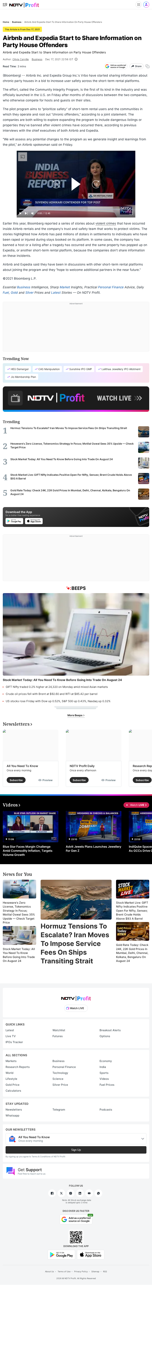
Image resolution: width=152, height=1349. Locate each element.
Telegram (58, 1109)
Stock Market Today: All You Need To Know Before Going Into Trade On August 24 (19, 955)
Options (105, 1036)
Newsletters (14, 1109)
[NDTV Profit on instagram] (71, 1193)
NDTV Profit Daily (82, 766)
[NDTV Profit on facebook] (52, 1193)
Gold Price (12, 1084)
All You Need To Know (22, 766)
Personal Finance (111, 287)
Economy (106, 1061)
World (9, 1073)
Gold (14, 292)
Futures (57, 1036)
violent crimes (105, 223)
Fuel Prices (107, 1084)
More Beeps (75, 715)
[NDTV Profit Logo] (76, 997)
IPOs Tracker (14, 1042)
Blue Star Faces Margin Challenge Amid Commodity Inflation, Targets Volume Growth (27, 851)
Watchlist (58, 1030)
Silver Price (60, 1084)
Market (65, 287)
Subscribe (16, 780)
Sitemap (95, 1271)
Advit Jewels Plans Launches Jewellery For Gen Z (93, 848)
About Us (49, 1271)
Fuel (6, 292)
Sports (104, 1073)
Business (37, 59)
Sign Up (76, 1149)
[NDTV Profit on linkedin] (80, 1193)
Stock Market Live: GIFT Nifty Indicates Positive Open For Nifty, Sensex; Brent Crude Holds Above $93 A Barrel (132, 910)
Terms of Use (64, 1271)
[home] (24, 4)
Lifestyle (11, 1079)
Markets (11, 1061)
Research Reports (18, 1067)
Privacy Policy (81, 1271)
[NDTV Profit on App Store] (90, 1254)
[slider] (76, 209)
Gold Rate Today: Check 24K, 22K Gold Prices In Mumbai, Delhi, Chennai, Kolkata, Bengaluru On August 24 (132, 953)
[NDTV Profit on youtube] (89, 1193)
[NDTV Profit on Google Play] (61, 1254)
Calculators (13, 1090)
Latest (56, 292)
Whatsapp (12, 1115)
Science (57, 1079)
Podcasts (106, 1109)
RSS (105, 1271)
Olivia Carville (20, 59)
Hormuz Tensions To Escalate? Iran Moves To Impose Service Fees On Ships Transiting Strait (75, 943)
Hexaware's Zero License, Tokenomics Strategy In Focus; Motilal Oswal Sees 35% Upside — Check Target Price (19, 912)
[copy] (147, 66)
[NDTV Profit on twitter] (61, 1193)
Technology (60, 1073)
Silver (29, 292)
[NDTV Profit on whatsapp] (98, 1193)
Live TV (11, 1036)
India (103, 1067)
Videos (104, 1079)
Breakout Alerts (110, 1030)
